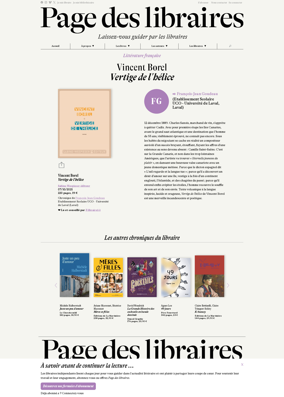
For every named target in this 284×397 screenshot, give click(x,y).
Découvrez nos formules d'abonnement (68, 386)
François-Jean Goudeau (90, 198)
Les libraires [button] (196, 46)
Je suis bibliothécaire (83, 2)
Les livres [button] (121, 46)
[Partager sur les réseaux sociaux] (61, 165)
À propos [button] (86, 46)
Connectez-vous (73, 393)
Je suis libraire (64, 2)
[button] (56, 285)
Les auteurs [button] (158, 46)
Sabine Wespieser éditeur (74, 185)
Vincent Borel (142, 67)
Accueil (55, 46)
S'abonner (203, 2)
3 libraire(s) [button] (93, 210)
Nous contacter (219, 2)
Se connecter (235, 2)
